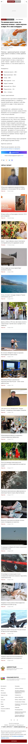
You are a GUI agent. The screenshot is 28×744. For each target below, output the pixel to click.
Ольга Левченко (19, 19)
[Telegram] (9, 160)
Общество (4, 19)
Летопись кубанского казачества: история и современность (20, 691)
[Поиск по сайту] (26, 1)
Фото (2, 701)
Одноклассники (14, 720)
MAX (22, 155)
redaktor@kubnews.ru (20, 727)
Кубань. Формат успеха (20, 699)
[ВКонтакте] (4, 160)
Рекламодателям (19, 709)
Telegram (17, 720)
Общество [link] (3, 191)
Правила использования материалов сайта (20, 712)
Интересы (3, 710)
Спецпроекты (18, 695)
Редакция (17, 707)
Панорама (17, 686)
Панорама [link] (3, 244)
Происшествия (4, 695)
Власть (2, 690)
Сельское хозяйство (5, 708)
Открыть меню (1, 1)
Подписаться (15, 152)
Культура (3, 699)
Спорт (2, 697)
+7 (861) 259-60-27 (7, 727)
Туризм (2, 706)
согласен (14, 741)
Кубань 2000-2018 (19, 697)
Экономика (3, 692)
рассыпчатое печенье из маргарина (10, 148)
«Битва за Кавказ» (19, 688)
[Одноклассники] (6, 160)
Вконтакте (11, 720)
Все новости (3, 686)
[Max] (12, 160)
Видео (2, 704)
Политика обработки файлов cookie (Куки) (19, 716)
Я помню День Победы (20, 701)
